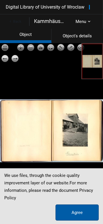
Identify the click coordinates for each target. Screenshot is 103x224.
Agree (77, 212)
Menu (81, 21)
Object (25, 34)
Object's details (77, 35)
